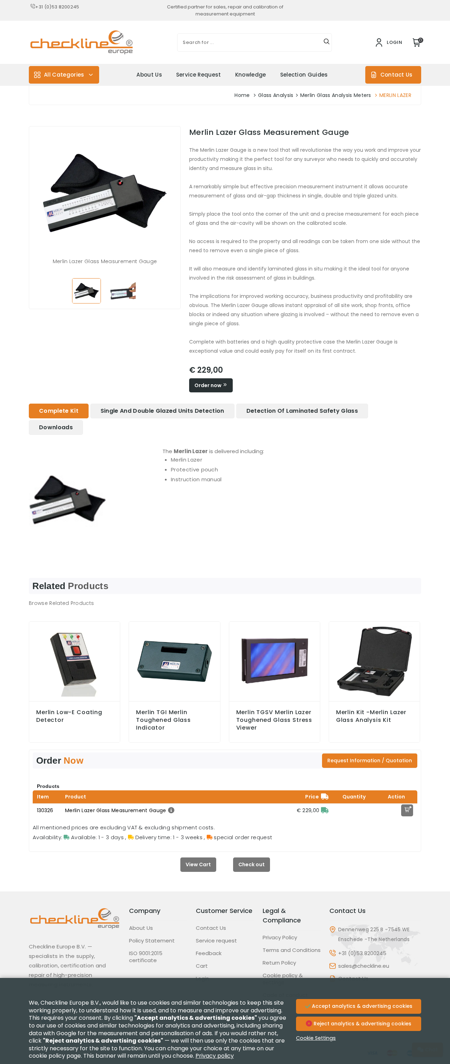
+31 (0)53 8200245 (57, 7)
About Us (149, 74)
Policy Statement (152, 940)
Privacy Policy (280, 937)
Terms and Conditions (292, 950)
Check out (251, 864)
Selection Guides (304, 74)
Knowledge (250, 74)
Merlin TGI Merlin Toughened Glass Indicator (163, 720)
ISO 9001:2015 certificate (145, 957)
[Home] (75, 924)
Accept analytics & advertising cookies (361, 1006)
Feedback (208, 953)
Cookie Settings (316, 1038)
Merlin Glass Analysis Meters (335, 95)
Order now (208, 385)
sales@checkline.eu (363, 966)
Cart (202, 966)
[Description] (170, 810)
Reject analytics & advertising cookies (361, 1023)
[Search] (327, 42)
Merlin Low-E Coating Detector (69, 716)
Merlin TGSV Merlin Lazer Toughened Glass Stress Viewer (274, 720)
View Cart (198, 864)
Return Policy (279, 962)
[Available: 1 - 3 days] (325, 810)
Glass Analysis (275, 95)
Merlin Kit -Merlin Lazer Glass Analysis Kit (371, 716)
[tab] (59, 411)
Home (242, 95)
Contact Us (396, 74)
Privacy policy (214, 1056)
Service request (198, 74)
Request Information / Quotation (369, 760)
